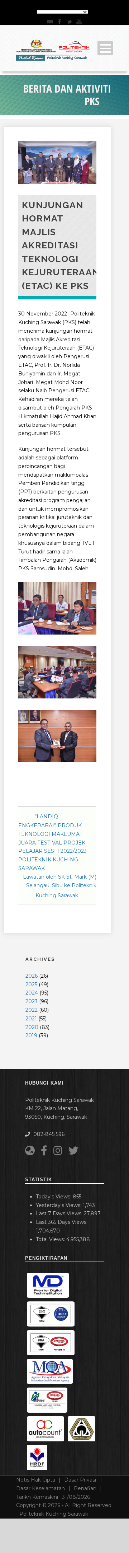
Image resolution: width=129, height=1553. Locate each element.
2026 (31, 976)
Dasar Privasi (80, 1480)
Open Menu (105, 48)
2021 (31, 1018)
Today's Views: (54, 1196)
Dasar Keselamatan (40, 1488)
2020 (31, 1027)
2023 (31, 1001)
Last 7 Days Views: (60, 1213)
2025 (31, 984)
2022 (31, 1010)
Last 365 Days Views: (62, 1222)
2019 (31, 1035)
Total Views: (51, 1239)
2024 (31, 993)
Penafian (85, 1488)
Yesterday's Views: (59, 1205)
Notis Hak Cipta (35, 1480)
